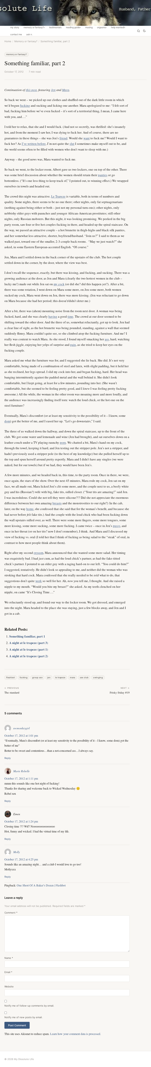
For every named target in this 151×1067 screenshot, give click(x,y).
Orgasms (101, 27)
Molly (16, 852)
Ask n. (29, 34)
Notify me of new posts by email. (23, 1017)
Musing (89, 27)
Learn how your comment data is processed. (75, 1034)
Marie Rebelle (21, 771)
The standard (11, 692)
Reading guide (73, 27)
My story (14, 27)
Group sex (37, 677)
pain (73, 345)
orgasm (38, 553)
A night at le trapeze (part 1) (28, 649)
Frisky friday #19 (120, 692)
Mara (65, 90)
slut (72, 144)
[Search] (138, 31)
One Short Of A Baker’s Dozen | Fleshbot (41, 885)
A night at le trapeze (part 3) (28, 642)
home (30, 509)
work (38, 581)
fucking (25, 105)
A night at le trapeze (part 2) (28, 656)
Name (8, 957)
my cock (59, 284)
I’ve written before (34, 144)
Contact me (16, 34)
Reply (7, 758)
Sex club (84, 677)
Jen (48, 677)
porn (63, 442)
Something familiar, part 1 (27, 636)
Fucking (23, 677)
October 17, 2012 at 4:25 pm (21, 859)
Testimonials (55, 27)
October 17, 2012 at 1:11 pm (21, 778)
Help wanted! (117, 27)
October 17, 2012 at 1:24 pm (21, 821)
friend (63, 138)
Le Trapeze (58, 196)
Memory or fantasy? (34, 27)
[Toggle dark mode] (144, 31)
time (70, 316)
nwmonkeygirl (21, 728)
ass (107, 339)
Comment (10, 912)
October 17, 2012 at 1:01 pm (21, 735)
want (86, 138)
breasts (57, 503)
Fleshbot (10, 677)
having (52, 316)
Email (8, 972)
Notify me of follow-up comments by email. (29, 1005)
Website (9, 986)
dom (7, 421)
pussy (116, 526)
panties (102, 175)
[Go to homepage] (75, 13)
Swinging (98, 677)
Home (7, 41)
